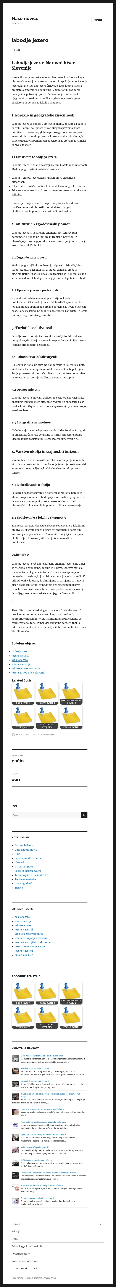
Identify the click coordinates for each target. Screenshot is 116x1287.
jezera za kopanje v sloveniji (28, 672)
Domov (16, 1224)
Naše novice (25, 18)
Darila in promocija (26, 849)
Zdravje (19, 887)
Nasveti (19, 862)
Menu (98, 20)
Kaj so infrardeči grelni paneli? (35, 1147)
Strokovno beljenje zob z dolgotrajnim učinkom (42, 1185)
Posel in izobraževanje (28, 870)
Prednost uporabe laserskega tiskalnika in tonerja (43, 1122)
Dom (17, 853)
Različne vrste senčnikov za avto (35, 1068)
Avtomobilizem (24, 845)
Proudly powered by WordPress (41, 1278)
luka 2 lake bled (24, 954)
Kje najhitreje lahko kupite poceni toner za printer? (44, 1135)
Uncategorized (47, 734)
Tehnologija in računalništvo (32, 875)
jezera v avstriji (21, 664)
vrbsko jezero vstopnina (26, 668)
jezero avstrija (20, 655)
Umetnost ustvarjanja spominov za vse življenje (42, 1109)
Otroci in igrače (24, 866)
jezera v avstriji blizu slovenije (33, 942)
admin (19, 734)
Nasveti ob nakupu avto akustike (35, 1081)
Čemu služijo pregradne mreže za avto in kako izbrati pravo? (48, 1173)
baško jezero (19, 651)
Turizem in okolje (25, 879)
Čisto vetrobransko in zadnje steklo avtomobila (42, 1056)
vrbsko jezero (20, 659)
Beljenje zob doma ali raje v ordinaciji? (38, 1198)
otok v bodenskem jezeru (30, 946)
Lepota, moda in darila (28, 858)
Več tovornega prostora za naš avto (36, 1160)
